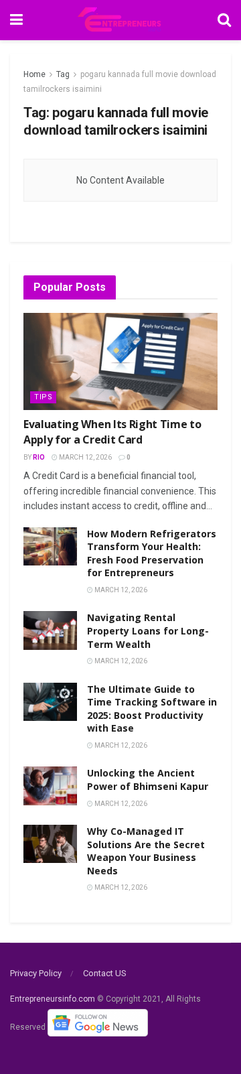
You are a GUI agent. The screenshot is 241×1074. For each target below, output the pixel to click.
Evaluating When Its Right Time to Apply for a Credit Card (112, 431)
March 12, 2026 (85, 457)
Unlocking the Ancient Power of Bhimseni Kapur (147, 779)
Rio (39, 457)
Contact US (105, 973)
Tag (63, 74)
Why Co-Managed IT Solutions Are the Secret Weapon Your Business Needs (146, 851)
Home (34, 74)
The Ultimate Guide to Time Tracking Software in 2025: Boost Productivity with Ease (152, 709)
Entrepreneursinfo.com (52, 999)
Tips (43, 397)
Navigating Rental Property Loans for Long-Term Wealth (148, 630)
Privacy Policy (36, 973)
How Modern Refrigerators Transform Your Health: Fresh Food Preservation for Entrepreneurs (151, 553)
